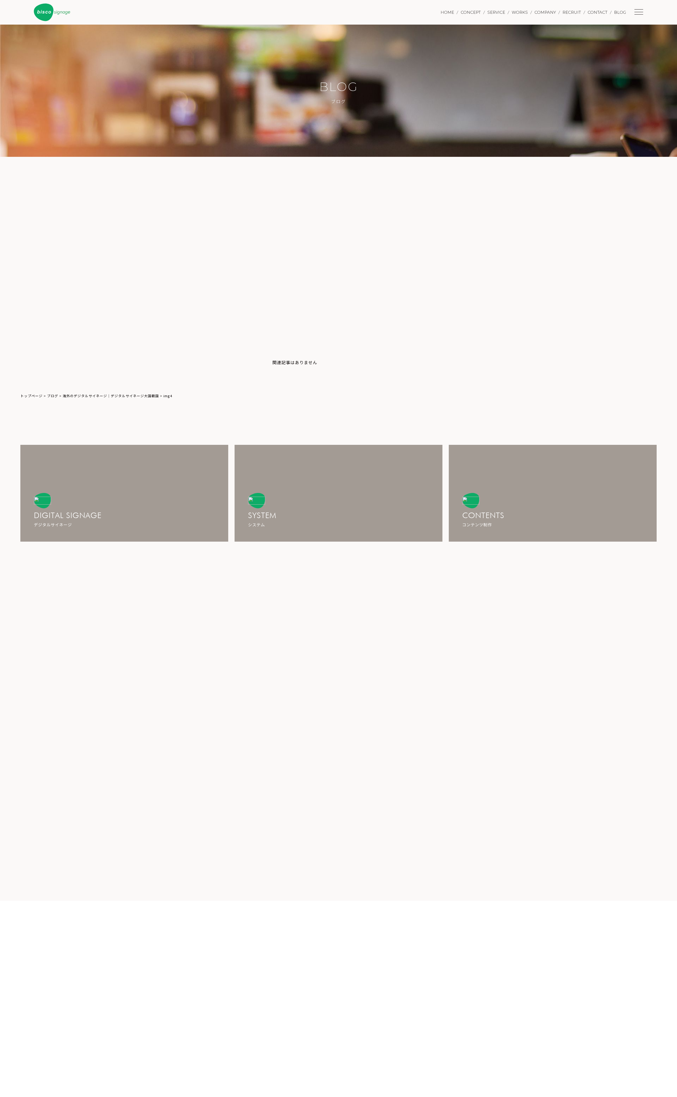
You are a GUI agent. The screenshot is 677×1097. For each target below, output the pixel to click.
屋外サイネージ (460, 322)
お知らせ (455, 343)
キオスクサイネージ (464, 333)
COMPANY (545, 12)
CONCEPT (471, 12)
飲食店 (453, 364)
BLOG (620, 12)
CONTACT (597, 12)
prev (173, 298)
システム (455, 291)
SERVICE (496, 12)
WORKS (520, 12)
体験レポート (458, 353)
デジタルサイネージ (464, 302)
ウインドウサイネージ (466, 312)
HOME (447, 12)
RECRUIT (571, 12)
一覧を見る (513, 578)
